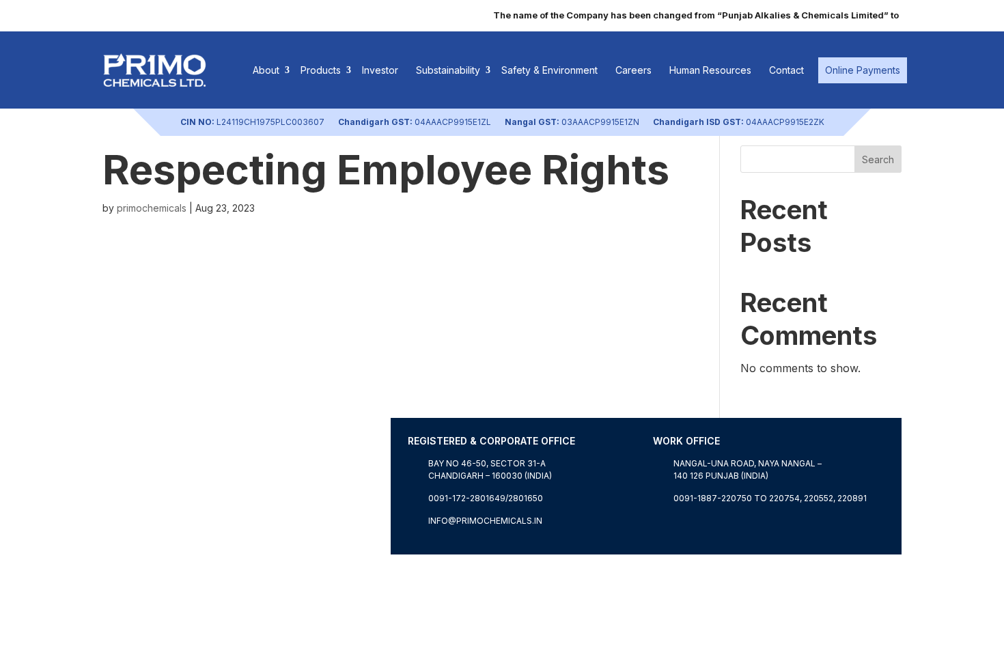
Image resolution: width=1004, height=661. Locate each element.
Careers (633, 70)
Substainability (448, 70)
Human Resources (710, 70)
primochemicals (151, 208)
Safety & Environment (549, 70)
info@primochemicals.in (485, 521)
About (266, 70)
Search (878, 159)
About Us (127, 546)
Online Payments (862, 70)
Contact (786, 70)
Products (321, 70)
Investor (380, 70)
